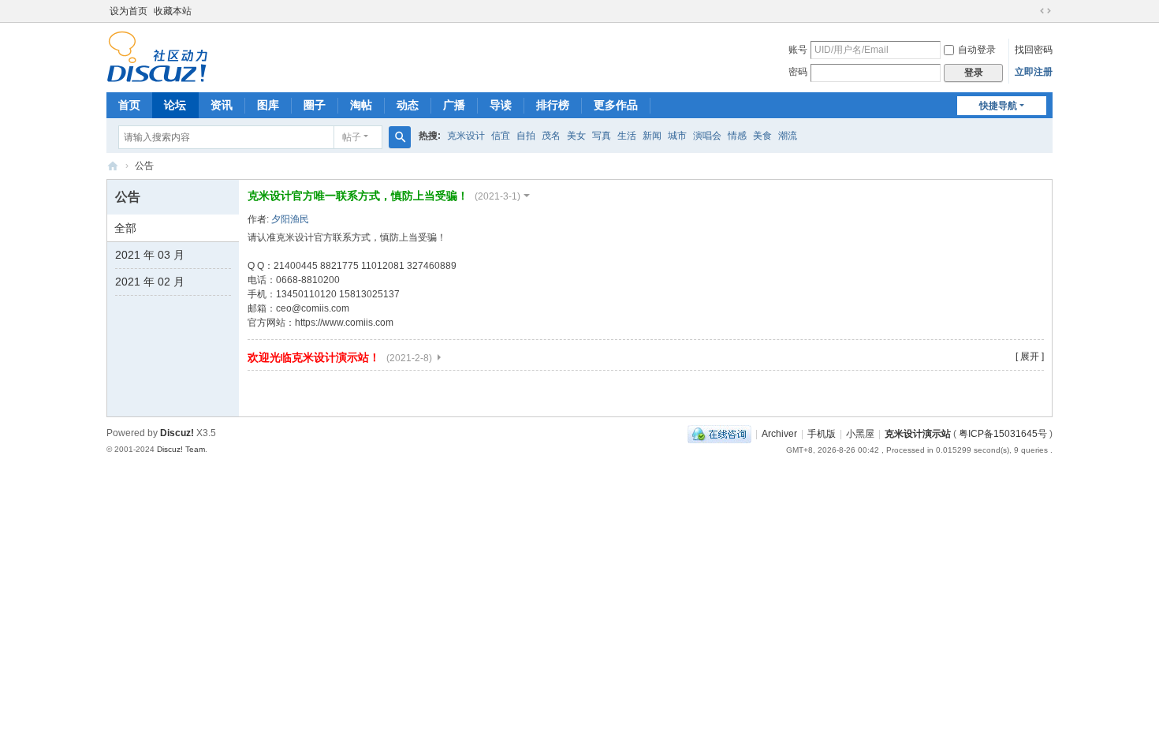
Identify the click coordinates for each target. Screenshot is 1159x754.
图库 (268, 105)
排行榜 (552, 105)
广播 (454, 105)
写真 (601, 135)
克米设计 (466, 135)
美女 (576, 135)
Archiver (779, 433)
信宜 (500, 135)
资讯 (222, 105)
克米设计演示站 (112, 166)
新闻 (652, 135)
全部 (125, 228)
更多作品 (616, 105)
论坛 (175, 105)
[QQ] (719, 433)
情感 (737, 135)
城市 (677, 135)
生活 (626, 135)
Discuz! (177, 433)
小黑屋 (860, 433)
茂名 (551, 135)
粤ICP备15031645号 (1003, 433)
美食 (762, 135)
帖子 (351, 137)
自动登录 (977, 49)
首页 (129, 105)
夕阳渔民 (290, 219)
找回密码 (1034, 49)
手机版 (821, 433)
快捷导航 (998, 105)
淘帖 (361, 105)
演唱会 (707, 135)
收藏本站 (173, 11)
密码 (797, 71)
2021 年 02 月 (149, 281)
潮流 (787, 135)
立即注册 (1034, 71)
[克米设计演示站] (157, 56)
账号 (797, 49)
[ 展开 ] (1030, 356)
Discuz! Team (181, 449)
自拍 (525, 135)
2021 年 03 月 (149, 254)
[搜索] (400, 137)
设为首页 (128, 11)
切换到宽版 (1045, 11)
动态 (408, 105)
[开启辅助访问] (1030, 11)
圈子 (315, 105)
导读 (501, 105)
